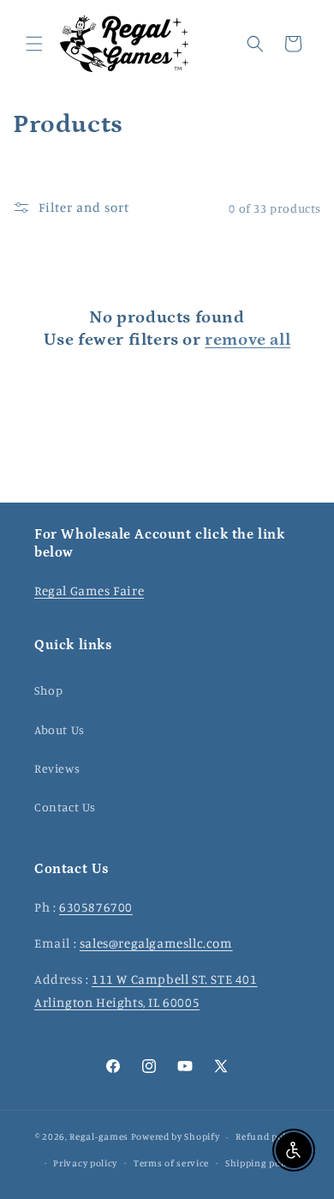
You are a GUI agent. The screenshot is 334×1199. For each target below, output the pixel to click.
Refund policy (267, 1136)
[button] (34, 44)
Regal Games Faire (89, 590)
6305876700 (96, 907)
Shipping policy (261, 1163)
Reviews (57, 768)
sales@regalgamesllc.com (156, 943)
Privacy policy (85, 1163)
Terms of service (171, 1163)
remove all (247, 339)
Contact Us (65, 806)
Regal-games (98, 1136)
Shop (48, 690)
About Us (59, 729)
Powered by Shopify (175, 1136)
